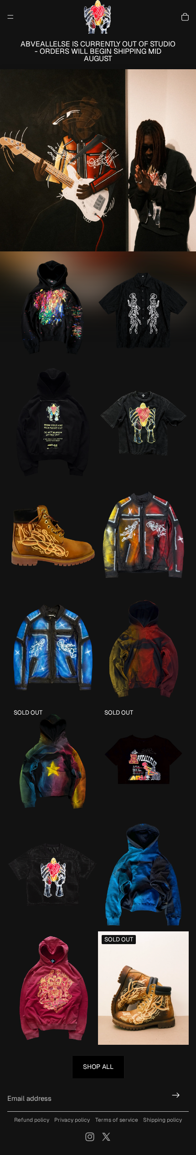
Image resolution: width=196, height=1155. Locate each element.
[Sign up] (176, 1095)
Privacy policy (72, 1120)
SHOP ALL (98, 1067)
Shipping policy (162, 1120)
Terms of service (116, 1120)
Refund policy (31, 1120)
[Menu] (10, 16)
